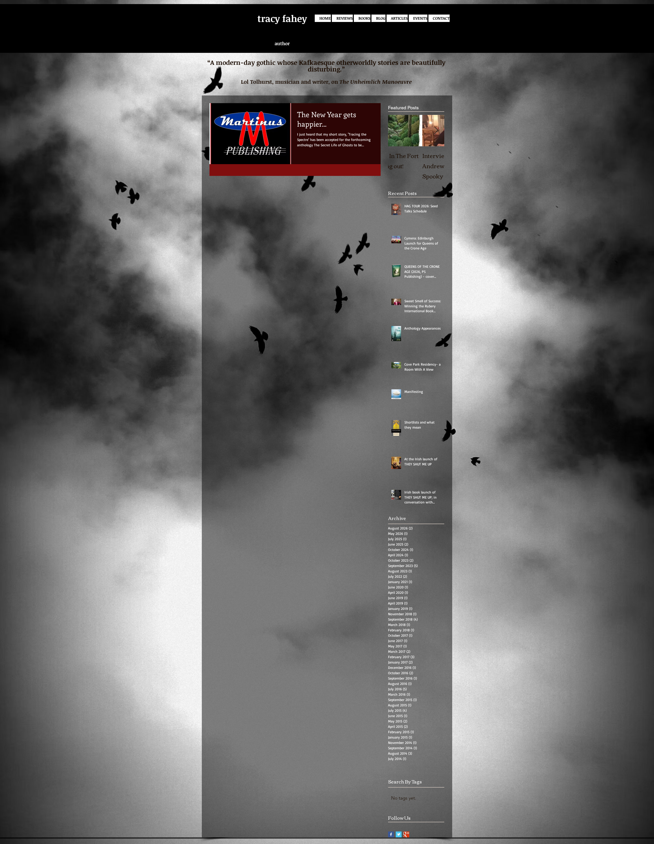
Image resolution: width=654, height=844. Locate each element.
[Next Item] (436, 131)
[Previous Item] (396, 131)
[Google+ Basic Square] (406, 834)
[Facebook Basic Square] (391, 834)
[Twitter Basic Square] (399, 834)
